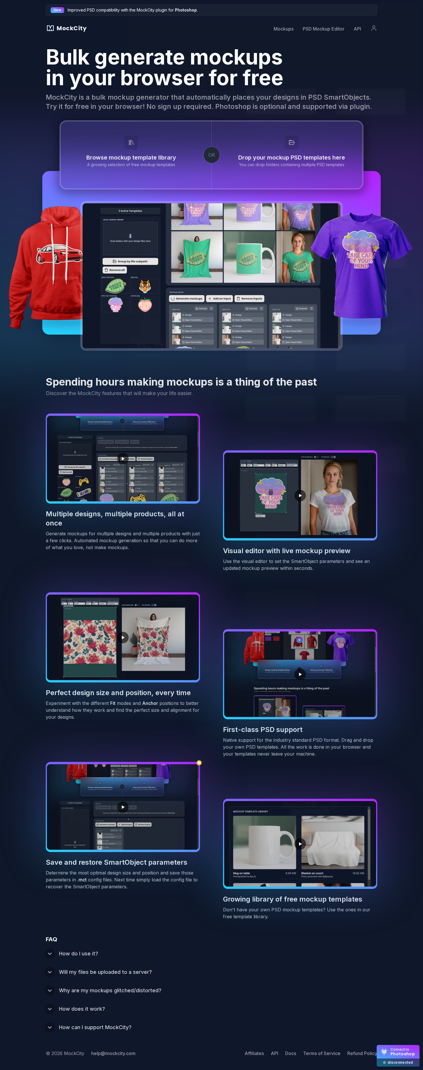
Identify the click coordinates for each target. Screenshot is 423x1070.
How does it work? (82, 1009)
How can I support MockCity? (95, 1027)
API (357, 29)
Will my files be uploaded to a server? (105, 972)
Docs (290, 1053)
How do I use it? (78, 954)
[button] (287, 155)
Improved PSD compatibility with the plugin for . (133, 9)
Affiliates (254, 1053)
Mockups (284, 29)
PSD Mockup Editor (323, 29)
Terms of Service (321, 1053)
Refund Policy (362, 1053)
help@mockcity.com (113, 1053)
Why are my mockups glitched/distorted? (110, 990)
